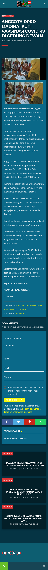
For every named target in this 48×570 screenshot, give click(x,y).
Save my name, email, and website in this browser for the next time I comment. (25, 387)
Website (7, 377)
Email (6, 368)
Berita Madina (7, 16)
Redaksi (20, 313)
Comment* (9, 345)
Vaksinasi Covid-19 (16, 309)
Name (6, 358)
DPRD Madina (22, 305)
